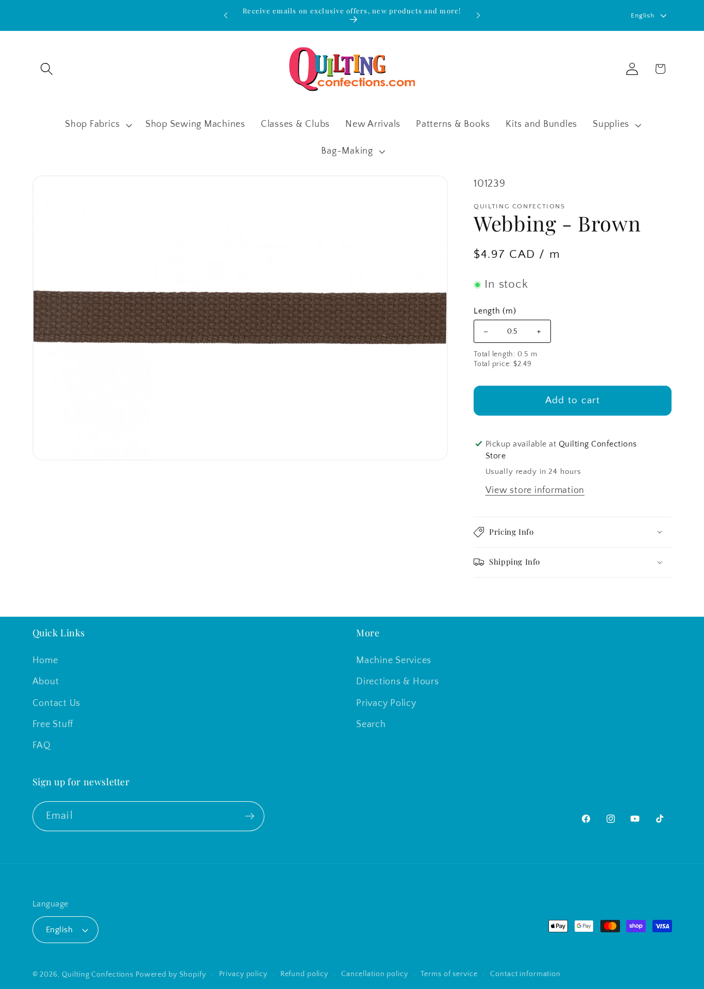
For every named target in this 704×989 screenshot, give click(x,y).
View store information (535, 490)
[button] (46, 69)
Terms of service (449, 974)
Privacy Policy (386, 703)
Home (45, 661)
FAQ (41, 745)
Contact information (525, 974)
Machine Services (393, 661)
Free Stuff (53, 724)
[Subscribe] (250, 816)
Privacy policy (243, 974)
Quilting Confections (99, 975)
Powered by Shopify (171, 975)
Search (371, 724)
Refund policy (304, 974)
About (45, 682)
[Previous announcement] (225, 15)
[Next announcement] (478, 15)
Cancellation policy (374, 974)
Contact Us (56, 703)
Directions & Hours (397, 682)
